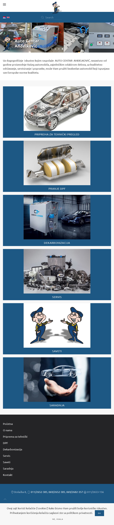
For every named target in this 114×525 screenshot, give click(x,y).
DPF (5, 442)
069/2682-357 (74, 491)
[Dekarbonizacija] (57, 220)
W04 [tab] (62, 49)
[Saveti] (57, 328)
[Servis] (57, 274)
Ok (99, 513)
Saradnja (8, 468)
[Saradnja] (57, 383)
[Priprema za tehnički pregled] (57, 112)
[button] (4, 4)
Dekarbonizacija (12, 449)
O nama (7, 430)
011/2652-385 (39, 491)
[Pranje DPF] (57, 166)
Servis (6, 455)
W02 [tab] (55, 49)
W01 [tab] (51, 49)
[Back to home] (57, 8)
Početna (8, 423)
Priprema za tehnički (15, 436)
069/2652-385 (57, 491)
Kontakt (7, 474)
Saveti (6, 462)
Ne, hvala (57, 519)
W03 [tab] (59, 49)
